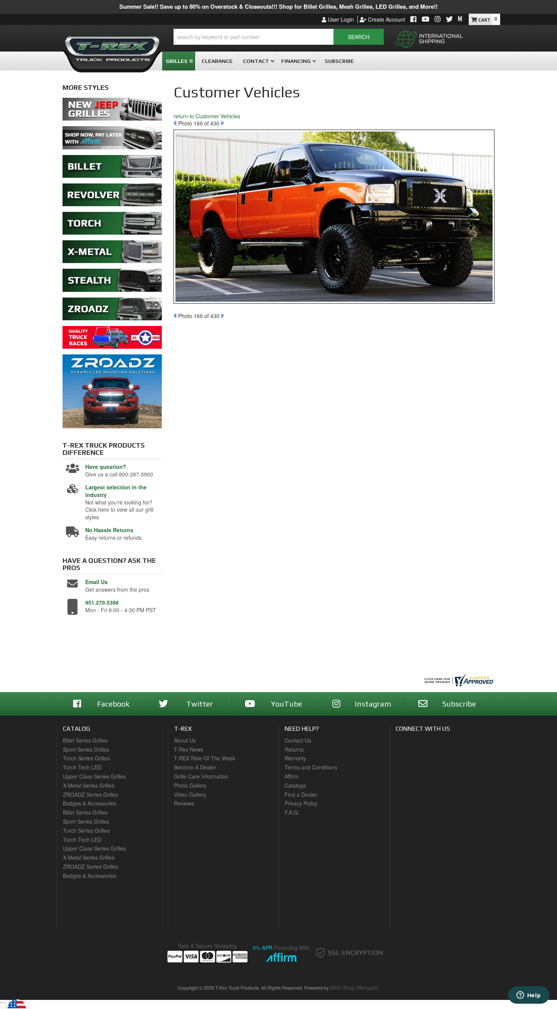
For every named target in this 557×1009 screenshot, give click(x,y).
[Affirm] (112, 140)
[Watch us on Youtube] (425, 19)
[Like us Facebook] (413, 19)
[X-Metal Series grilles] (112, 254)
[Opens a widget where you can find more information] (528, 995)
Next (222, 123)
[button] (279, 37)
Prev (175, 123)
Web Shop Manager (354, 987)
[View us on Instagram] (438, 19)
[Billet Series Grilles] (112, 168)
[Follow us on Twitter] (449, 19)
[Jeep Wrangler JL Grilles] (112, 111)
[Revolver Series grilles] (112, 197)
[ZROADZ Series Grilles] (112, 311)
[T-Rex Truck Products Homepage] (112, 46)
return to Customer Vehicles (207, 116)
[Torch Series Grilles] (112, 225)
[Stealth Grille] (112, 282)
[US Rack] (112, 339)
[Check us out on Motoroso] (461, 19)
